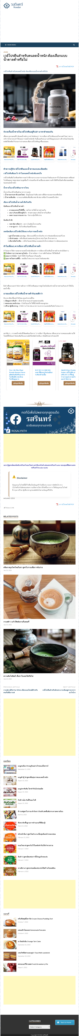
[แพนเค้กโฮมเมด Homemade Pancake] (9, 930)
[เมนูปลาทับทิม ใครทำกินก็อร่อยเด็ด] (9, 789)
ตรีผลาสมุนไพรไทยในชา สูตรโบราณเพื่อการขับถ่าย (23, 567)
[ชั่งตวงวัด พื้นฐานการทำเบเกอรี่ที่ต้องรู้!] (9, 823)
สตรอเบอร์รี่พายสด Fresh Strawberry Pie (33, 964)
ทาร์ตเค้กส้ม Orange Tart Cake (29, 941)
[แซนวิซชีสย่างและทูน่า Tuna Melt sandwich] (9, 953)
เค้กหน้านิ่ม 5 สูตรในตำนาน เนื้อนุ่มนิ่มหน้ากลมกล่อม (37, 834)
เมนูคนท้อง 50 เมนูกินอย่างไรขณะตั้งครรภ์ (33, 766)
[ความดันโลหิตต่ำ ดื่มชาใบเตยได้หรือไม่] (39, 674)
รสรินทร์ (45, 1035)
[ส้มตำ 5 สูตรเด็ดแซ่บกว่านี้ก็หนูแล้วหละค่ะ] (9, 857)
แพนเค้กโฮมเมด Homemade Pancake (32, 930)
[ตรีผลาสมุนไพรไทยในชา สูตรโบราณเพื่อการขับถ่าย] (39, 565)
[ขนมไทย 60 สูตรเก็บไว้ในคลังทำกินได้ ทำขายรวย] (9, 845)
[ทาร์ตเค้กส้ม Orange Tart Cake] (9, 942)
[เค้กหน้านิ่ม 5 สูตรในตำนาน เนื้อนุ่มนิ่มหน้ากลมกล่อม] (9, 834)
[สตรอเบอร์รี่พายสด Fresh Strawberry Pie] (9, 964)
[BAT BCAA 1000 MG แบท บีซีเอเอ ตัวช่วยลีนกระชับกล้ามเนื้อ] (44, 352)
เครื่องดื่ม (5, 52)
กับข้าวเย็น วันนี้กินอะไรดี (27, 800)
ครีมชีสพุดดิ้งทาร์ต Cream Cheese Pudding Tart (35, 919)
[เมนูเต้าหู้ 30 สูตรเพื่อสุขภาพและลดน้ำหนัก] (9, 777)
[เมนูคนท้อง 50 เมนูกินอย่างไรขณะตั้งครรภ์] (9, 766)
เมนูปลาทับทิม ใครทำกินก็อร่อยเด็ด (30, 789)
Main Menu (11, 45)
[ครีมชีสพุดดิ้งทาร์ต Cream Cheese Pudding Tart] (9, 919)
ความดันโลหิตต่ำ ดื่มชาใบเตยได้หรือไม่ (18, 676)
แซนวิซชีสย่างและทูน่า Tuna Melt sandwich (34, 953)
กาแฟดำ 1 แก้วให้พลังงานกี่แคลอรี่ (16, 622)
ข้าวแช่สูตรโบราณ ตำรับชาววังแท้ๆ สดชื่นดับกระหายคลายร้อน (40, 811)
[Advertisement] (39, 27)
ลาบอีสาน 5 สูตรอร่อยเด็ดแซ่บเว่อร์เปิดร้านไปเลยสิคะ (37, 868)
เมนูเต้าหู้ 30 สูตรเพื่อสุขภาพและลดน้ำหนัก (33, 777)
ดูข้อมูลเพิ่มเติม (18, 383)
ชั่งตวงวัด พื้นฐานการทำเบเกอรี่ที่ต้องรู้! (32, 823)
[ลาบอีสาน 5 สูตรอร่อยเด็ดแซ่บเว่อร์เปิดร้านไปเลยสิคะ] (9, 868)
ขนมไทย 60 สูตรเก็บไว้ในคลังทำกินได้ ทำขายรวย (35, 845)
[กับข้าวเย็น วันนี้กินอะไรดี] (9, 800)
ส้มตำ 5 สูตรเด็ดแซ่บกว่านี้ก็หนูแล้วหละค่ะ (33, 857)
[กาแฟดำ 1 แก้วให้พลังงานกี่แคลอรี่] (39, 619)
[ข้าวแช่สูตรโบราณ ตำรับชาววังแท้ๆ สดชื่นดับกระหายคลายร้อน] (9, 811)
